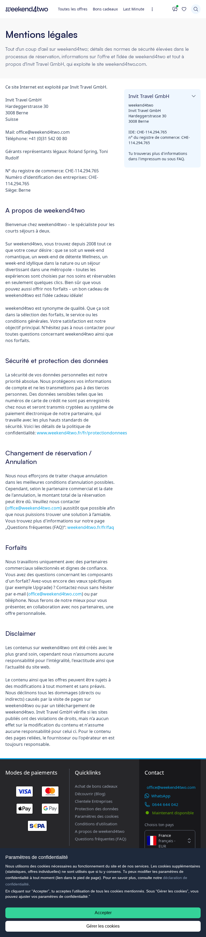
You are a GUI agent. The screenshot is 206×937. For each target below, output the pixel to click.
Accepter (103, 912)
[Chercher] (196, 9)
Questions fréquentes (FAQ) (100, 838)
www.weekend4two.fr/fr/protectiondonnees (82, 433)
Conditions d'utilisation (96, 823)
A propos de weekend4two (99, 831)
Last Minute (133, 9)
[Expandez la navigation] (154, 9)
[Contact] (169, 9)
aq (111, 527)
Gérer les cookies (103, 926)
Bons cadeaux (105, 9)
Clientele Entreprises (93, 801)
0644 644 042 (165, 804)
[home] (26, 9)
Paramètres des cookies (97, 816)
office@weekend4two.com (33, 508)
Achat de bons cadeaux (96, 786)
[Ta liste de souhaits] (184, 9)
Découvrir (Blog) (90, 793)
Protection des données (96, 808)
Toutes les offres (72, 9)
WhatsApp (160, 795)
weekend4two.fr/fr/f (88, 527)
